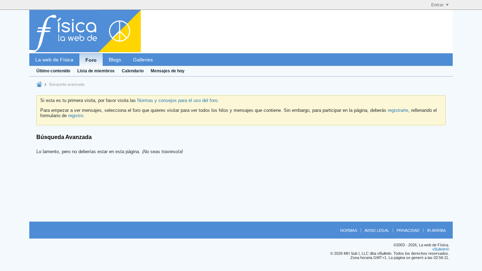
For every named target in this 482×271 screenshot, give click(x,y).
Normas (348, 230)
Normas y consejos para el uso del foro (177, 100)
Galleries (143, 59)
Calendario (133, 70)
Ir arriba (436, 230)
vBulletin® (440, 249)
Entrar (437, 4)
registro (75, 115)
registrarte (398, 110)
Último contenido (53, 70)
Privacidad (408, 230)
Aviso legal (376, 230)
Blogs (115, 59)
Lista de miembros (96, 70)
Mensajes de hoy (168, 70)
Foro (91, 60)
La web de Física (54, 59)
